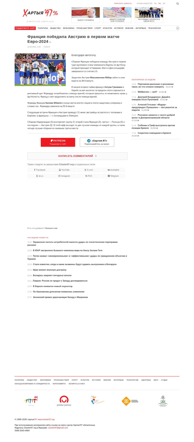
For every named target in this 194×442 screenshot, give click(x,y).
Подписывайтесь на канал (97, 142)
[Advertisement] (71, 204)
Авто (156, 380)
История (118, 28)
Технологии (154, 28)
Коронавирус (59, 384)
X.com (90, 170)
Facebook (40, 170)
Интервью (141, 28)
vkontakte (114, 170)
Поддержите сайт (58, 142)
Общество (55, 28)
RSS (90, 176)
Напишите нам (51, 228)
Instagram (65, 176)
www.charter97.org (46, 419)
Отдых (164, 380)
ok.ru (40, 176)
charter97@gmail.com (58, 428)
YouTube (65, 170)
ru (160, 3)
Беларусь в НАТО (77, 384)
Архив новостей (144, 3)
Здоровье (146, 380)
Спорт (98, 28)
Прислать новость (123, 3)
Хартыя (40, 13)
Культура (107, 28)
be (155, 3)
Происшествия (84, 28)
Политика (43, 28)
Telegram (114, 176)
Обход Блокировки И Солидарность (32, 384)
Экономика (68, 28)
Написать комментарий (77, 156)
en (164, 3)
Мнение (129, 28)
